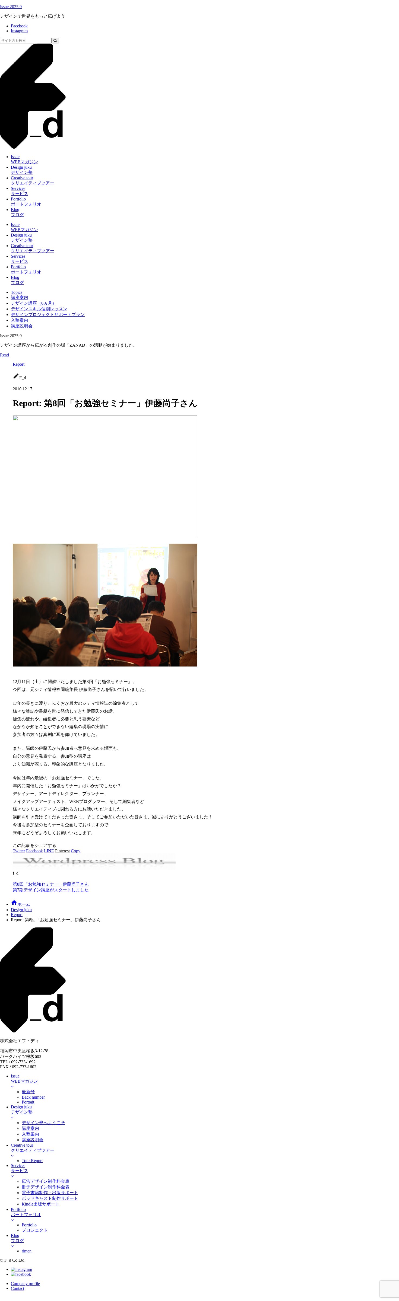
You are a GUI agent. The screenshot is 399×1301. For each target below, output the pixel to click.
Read (4, 355)
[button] (55, 40)
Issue (11, 6)
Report (18, 364)
